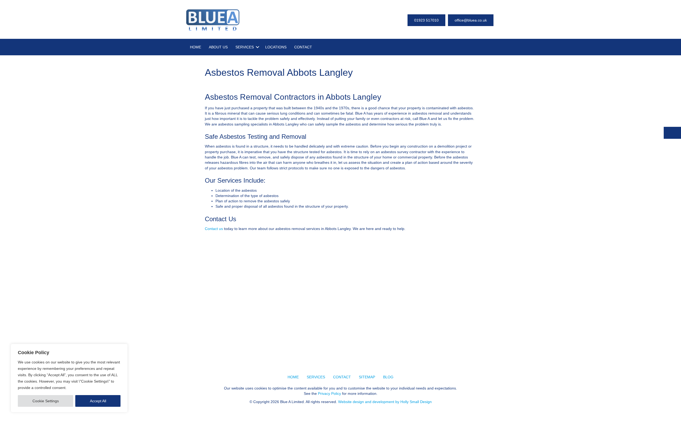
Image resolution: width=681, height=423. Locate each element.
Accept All (98, 401)
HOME (195, 47)
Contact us (214, 229)
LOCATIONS (275, 47)
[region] (69, 378)
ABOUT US (218, 47)
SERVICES (244, 47)
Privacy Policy (329, 393)
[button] (257, 47)
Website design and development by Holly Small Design (385, 402)
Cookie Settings (45, 401)
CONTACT (303, 47)
